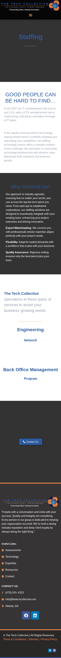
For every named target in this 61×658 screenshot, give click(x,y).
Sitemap (33, 639)
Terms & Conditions (14, 639)
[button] (30, 15)
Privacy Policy (49, 639)
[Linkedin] (35, 615)
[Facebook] (26, 615)
